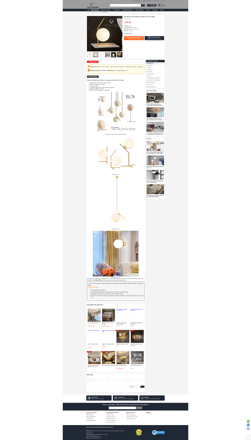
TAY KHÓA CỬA (116, 10)
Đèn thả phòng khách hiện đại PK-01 (137, 323)
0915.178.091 (102, 70)
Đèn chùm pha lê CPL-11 (93, 322)
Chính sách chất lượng (131, 414)
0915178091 (152, 5)
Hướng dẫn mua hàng (110, 416)
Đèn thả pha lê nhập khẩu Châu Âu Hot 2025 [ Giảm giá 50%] (155, 196)
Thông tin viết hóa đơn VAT (132, 416)
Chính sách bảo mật (110, 422)
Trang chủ (88, 12)
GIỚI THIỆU (154, 10)
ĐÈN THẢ (149, 75)
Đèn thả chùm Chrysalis (136, 365)
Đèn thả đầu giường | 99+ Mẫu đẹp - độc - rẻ (155, 167)
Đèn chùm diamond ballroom (108, 365)
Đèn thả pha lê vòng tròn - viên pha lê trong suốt (93, 366)
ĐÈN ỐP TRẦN (150, 73)
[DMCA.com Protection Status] (139, 432)
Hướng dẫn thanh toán (111, 418)
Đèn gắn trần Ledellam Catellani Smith (121, 323)
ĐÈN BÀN (149, 69)
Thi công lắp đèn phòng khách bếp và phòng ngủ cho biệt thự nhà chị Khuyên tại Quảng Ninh (155, 133)
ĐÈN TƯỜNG (150, 65)
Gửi (142, 386)
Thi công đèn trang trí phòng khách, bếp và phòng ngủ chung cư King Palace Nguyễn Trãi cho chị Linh (155, 104)
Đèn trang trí (90, 278)
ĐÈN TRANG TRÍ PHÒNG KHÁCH (154, 80)
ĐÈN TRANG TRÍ (95, 10)
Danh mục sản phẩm (95, 12)
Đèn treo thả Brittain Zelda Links (108, 344)
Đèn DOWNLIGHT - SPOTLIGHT (154, 78)
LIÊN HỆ (162, 10)
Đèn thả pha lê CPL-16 (121, 365)
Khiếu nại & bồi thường (111, 420)
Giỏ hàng (162, 5)
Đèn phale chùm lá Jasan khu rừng (136, 344)
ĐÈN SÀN (149, 67)
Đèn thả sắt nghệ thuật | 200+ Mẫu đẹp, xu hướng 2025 (155, 181)
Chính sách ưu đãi (110, 414)
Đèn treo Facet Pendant (93, 344)
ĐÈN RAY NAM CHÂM (106, 10)
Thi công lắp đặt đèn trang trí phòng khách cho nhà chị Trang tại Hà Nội (155, 119)
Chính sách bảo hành (130, 418)
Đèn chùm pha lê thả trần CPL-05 (107, 323)
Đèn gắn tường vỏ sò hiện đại (122, 344)
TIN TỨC (148, 10)
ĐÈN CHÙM (150, 71)
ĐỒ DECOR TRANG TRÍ (128, 10)
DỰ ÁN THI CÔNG (139, 10)
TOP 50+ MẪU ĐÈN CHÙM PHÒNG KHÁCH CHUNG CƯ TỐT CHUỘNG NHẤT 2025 (155, 153)
